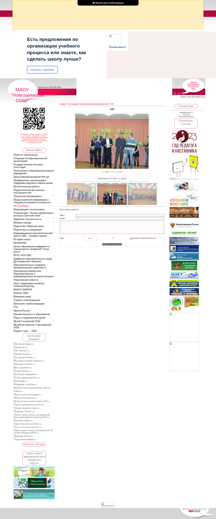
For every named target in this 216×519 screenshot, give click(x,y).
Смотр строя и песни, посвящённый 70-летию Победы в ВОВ (33, 431)
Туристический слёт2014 (26, 424)
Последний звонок (23, 357)
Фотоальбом (73, 104)
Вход (193, 88)
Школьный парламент (25, 374)
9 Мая (17, 391)
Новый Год (19, 347)
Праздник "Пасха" (23, 411)
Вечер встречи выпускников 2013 (30, 401)
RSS (203, 97)
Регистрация (193, 86)
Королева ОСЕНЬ (23, 364)
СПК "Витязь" (20, 351)
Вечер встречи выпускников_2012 (31, 388)
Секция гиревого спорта (26, 408)
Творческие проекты (24, 398)
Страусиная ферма (23, 439)
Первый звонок (21, 354)
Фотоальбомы (193, 84)
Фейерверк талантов (24, 384)
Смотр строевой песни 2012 (28, 405)
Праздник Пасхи (22, 436)
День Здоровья (21, 367)
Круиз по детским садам (26, 394)
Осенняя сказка (22, 420)
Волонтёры (19, 381)
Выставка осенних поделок (27, 361)
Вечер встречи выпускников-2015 (26, 427)
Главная (193, 82)
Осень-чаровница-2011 (25, 378)
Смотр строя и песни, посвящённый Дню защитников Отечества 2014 (32, 416)
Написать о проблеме (42, 70)
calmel (123, 179)
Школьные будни (22, 344)
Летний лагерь (21, 371)
